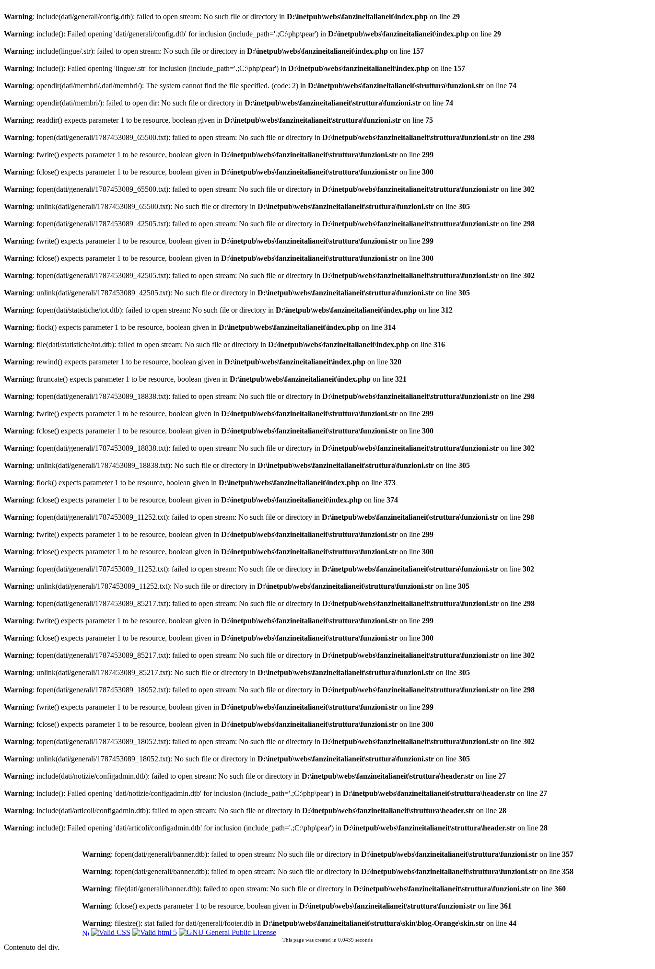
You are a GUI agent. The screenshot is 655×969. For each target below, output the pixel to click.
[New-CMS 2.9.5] (85, 932)
